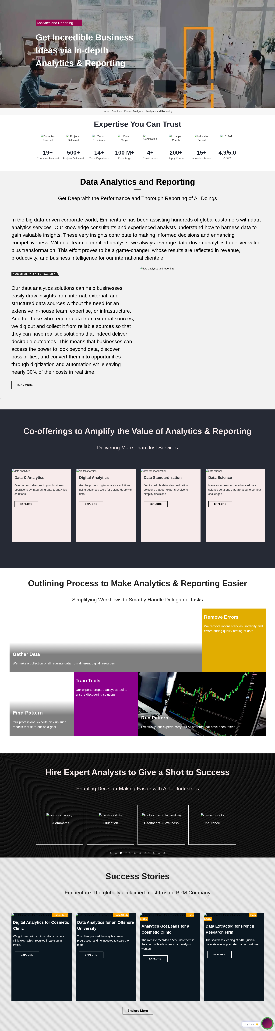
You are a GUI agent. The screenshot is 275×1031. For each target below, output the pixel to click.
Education (59, 823)
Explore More (138, 1011)
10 (154, 853)
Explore (26, 504)
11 (159, 853)
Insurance (161, 823)
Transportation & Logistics (212, 827)
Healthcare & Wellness (110, 823)
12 (164, 853)
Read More (25, 385)
